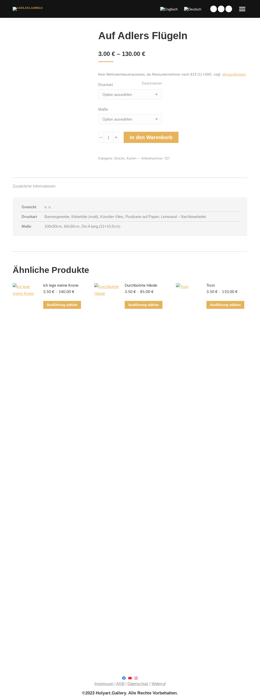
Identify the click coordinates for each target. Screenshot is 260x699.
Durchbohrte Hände (141, 285)
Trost (210, 285)
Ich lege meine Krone (60, 285)
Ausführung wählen (62, 305)
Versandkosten (234, 74)
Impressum (103, 683)
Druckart (105, 84)
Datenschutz (138, 683)
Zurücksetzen (152, 83)
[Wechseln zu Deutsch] (193, 8)
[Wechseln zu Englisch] (170, 8)
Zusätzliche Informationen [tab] (34, 186)
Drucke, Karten (125, 158)
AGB (120, 683)
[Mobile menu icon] (242, 9)
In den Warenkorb (151, 137)
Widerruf (159, 683)
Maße (103, 109)
